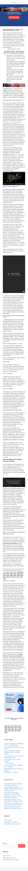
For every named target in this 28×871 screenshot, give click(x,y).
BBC (16, 149)
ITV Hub (18, 154)
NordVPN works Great (18, 56)
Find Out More (14, 17)
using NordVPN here (13, 251)
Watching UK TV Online (11, 772)
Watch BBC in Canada (10, 822)
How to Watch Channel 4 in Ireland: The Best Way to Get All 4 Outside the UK (13, 789)
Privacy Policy (9, 763)
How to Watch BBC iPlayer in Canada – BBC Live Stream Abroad (12, 752)
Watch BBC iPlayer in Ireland (12, 824)
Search (5, 843)
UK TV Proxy (8, 820)
